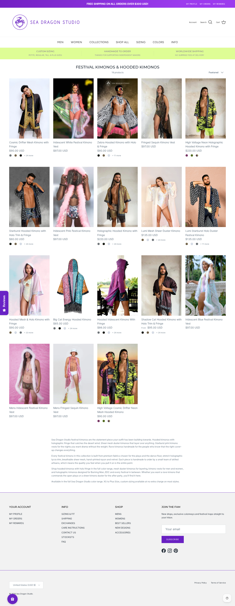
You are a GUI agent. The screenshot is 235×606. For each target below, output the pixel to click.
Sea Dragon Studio (24, 594)
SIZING (140, 42)
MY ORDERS (205, 4)
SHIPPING (67, 518)
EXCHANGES (68, 523)
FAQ (64, 541)
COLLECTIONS (99, 42)
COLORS (158, 42)
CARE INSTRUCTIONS (73, 527)
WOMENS (120, 518)
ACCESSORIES (123, 532)
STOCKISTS (68, 537)
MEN (60, 42)
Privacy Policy (200, 583)
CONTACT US (69, 532)
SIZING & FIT (68, 514)
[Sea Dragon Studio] (46, 22)
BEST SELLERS (123, 523)
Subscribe (172, 539)
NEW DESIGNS (122, 527)
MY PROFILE (191, 4)
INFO (174, 42)
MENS (118, 514)
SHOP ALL (122, 42)
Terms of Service (218, 583)
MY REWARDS (219, 4)
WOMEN (76, 42)
